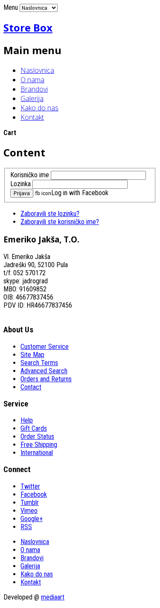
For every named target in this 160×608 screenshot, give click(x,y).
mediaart (52, 597)
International (36, 453)
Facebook (33, 494)
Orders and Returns (46, 379)
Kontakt (32, 117)
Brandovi (34, 89)
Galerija (32, 98)
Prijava (22, 193)
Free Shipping (38, 445)
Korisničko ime (29, 175)
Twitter (30, 486)
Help (26, 420)
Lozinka (20, 184)
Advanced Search (43, 371)
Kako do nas (39, 107)
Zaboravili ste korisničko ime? (59, 222)
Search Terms (39, 363)
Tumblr (29, 503)
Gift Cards (33, 428)
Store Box (27, 27)
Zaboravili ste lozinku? (49, 214)
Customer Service (44, 347)
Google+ (31, 519)
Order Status (37, 436)
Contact (30, 387)
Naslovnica (37, 70)
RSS (26, 527)
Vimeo (29, 511)
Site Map (32, 355)
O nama (32, 79)
